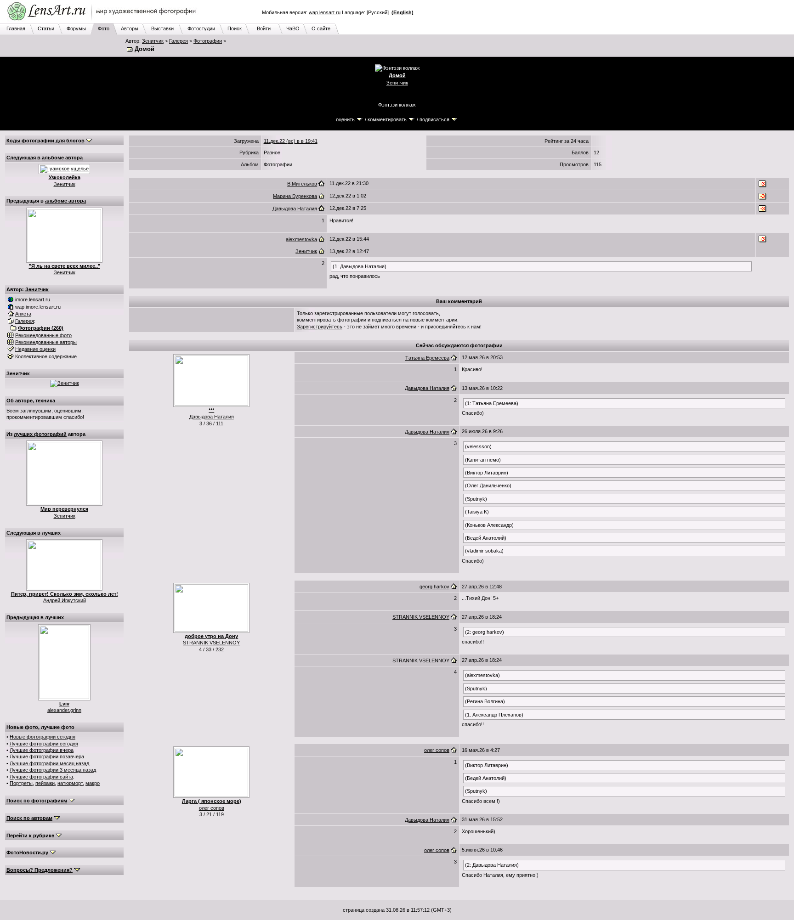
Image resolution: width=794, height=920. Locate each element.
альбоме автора (62, 157)
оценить (345, 119)
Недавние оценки (35, 349)
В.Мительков (302, 183)
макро (92, 783)
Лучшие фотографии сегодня (44, 743)
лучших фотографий (40, 434)
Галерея (178, 41)
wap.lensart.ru (324, 12)
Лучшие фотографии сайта (41, 776)
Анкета (23, 313)
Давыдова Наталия (294, 208)
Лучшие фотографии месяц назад (49, 763)
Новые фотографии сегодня (42, 736)
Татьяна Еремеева (427, 358)
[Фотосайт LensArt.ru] (103, 21)
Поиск (234, 28)
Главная (15, 28)
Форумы (76, 28)
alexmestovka (301, 239)
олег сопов (211, 808)
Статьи (46, 28)
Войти (264, 28)
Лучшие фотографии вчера (42, 750)
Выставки (162, 28)
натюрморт (70, 783)
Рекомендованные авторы (46, 342)
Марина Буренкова (295, 196)
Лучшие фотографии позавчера (47, 756)
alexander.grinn (64, 710)
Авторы (129, 28)
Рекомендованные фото (43, 335)
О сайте (321, 28)
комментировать (387, 119)
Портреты (21, 783)
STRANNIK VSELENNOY (211, 642)
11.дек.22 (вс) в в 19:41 (291, 141)
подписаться (434, 119)
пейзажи (45, 783)
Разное (272, 152)
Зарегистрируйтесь (319, 326)
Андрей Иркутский (64, 600)
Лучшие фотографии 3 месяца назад (53, 770)
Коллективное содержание (46, 356)
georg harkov (434, 586)
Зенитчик (153, 41)
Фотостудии (201, 28)
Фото (103, 28)
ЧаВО (293, 28)
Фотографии (207, 41)
